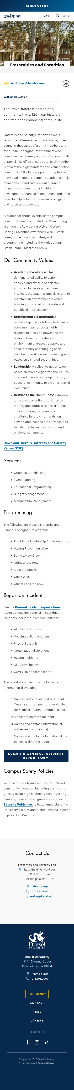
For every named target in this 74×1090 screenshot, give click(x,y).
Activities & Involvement (28, 83)
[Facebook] (27, 1042)
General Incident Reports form (37, 607)
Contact (37, 1003)
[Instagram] (37, 1042)
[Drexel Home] (12, 16)
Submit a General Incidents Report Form (36, 756)
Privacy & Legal (46, 1063)
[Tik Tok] (47, 1042)
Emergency (37, 994)
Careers (37, 1020)
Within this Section (15, 97)
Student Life (37, 5)
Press (37, 1012)
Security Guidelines (18, 804)
